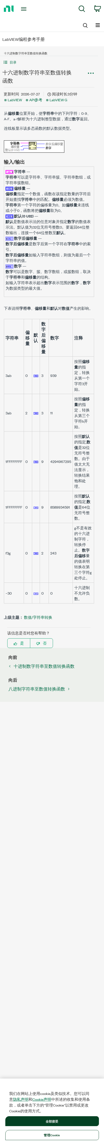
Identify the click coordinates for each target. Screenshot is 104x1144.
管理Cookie (52, 1134)
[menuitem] (81, 9)
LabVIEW (15, 99)
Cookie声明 (41, 1099)
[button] (49, 62)
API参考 (35, 99)
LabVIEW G (58, 99)
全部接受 (52, 1121)
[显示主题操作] (91, 73)
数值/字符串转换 (38, 617)
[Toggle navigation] (25, 9)
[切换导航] (98, 25)
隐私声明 (21, 1099)
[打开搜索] (85, 24)
